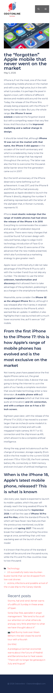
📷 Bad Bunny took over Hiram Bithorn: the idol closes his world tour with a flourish (24, 636)
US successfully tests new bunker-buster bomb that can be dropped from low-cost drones (24, 576)
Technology (13, 568)
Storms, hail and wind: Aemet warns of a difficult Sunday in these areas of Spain (26, 604)
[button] (38, 9)
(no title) (12, 644)
